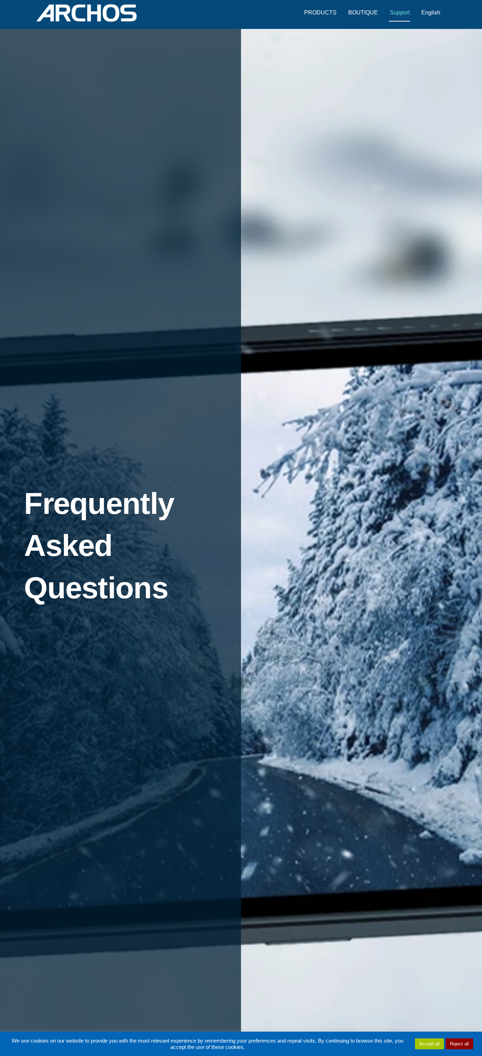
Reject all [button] (459, 1043)
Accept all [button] (429, 1043)
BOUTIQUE (363, 13)
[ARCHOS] (86, 18)
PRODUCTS (320, 13)
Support (400, 13)
